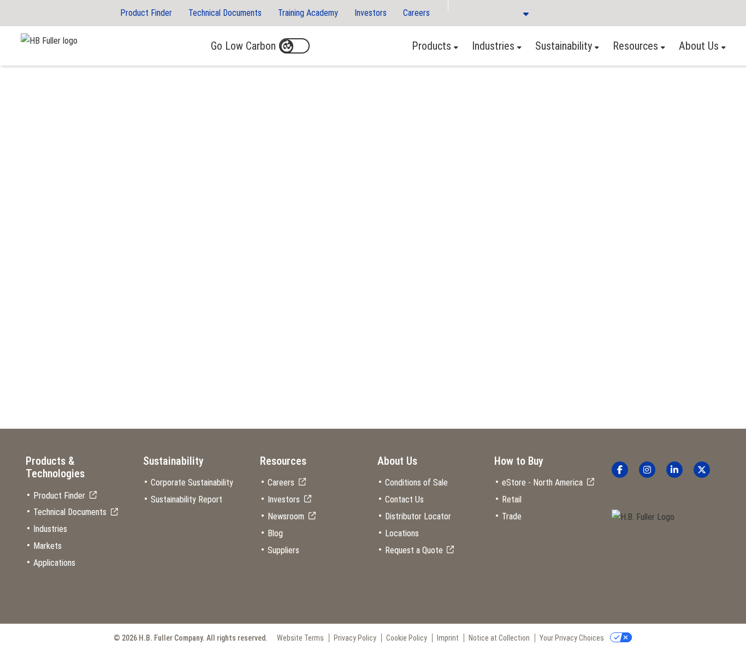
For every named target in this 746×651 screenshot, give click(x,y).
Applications (54, 563)
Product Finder (146, 13)
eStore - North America (542, 482)
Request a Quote (414, 550)
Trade (512, 516)
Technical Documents (225, 13)
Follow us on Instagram (647, 469)
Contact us (157, 174)
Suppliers (283, 550)
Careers (416, 13)
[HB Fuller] (49, 38)
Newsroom (286, 516)
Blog (275, 533)
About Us (699, 45)
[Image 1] (643, 517)
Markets (47, 546)
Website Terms (300, 638)
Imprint (448, 638)
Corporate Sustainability (192, 482)
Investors (370, 13)
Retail (512, 499)
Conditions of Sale (416, 482)
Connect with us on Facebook (620, 469)
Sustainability (563, 45)
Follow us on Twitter (702, 469)
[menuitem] (432, 46)
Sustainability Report (186, 499)
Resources (635, 45)
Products (431, 45)
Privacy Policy (355, 638)
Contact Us (404, 499)
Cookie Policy (406, 638)
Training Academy (308, 13)
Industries (493, 45)
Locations (402, 533)
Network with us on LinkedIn (674, 469)
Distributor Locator (418, 516)
